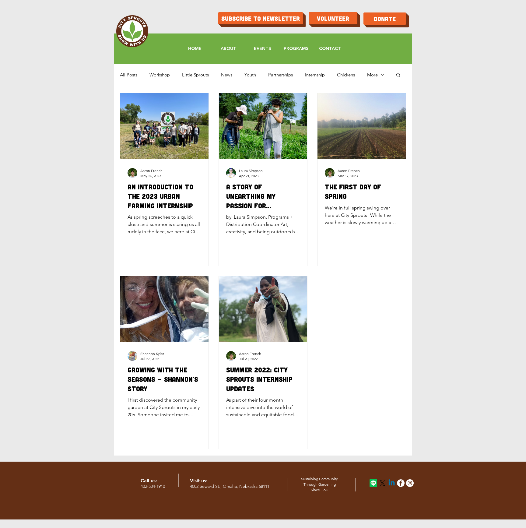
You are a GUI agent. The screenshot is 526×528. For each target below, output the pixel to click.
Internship (315, 75)
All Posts (128, 75)
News (226, 75)
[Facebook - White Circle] (401, 483)
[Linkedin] (391, 483)
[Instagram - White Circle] (410, 483)
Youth (250, 75)
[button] (398, 75)
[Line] (373, 483)
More (372, 75)
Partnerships (280, 75)
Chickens (346, 75)
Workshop (159, 75)
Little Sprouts (195, 75)
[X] (382, 483)
